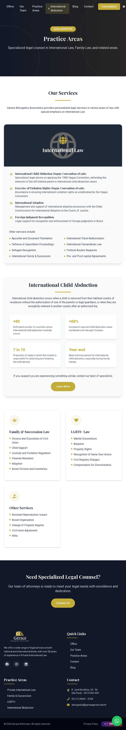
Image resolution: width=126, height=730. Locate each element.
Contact (89, 6)
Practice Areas (37, 8)
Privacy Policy (91, 724)
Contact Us (63, 603)
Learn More (63, 386)
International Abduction (58, 8)
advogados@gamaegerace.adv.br (89, 705)
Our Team (23, 8)
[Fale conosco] (117, 721)
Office (10, 6)
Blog (75, 6)
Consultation (109, 6)
